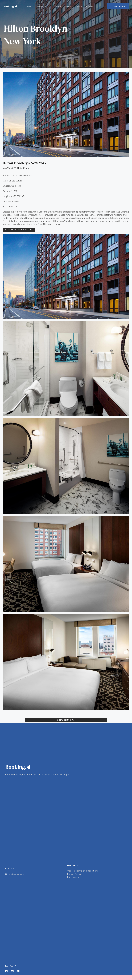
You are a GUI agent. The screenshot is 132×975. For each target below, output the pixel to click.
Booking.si (10, 6)
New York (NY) (9, 168)
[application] (49, 6)
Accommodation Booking (18, 230)
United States (23, 168)
